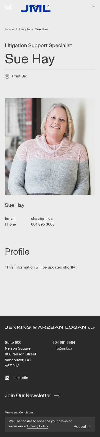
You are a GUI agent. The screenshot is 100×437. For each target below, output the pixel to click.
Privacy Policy (37, 426)
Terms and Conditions (19, 413)
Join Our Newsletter (28, 395)
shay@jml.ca (42, 218)
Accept (80, 426)
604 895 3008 (43, 224)
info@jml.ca (62, 348)
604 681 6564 (63, 342)
